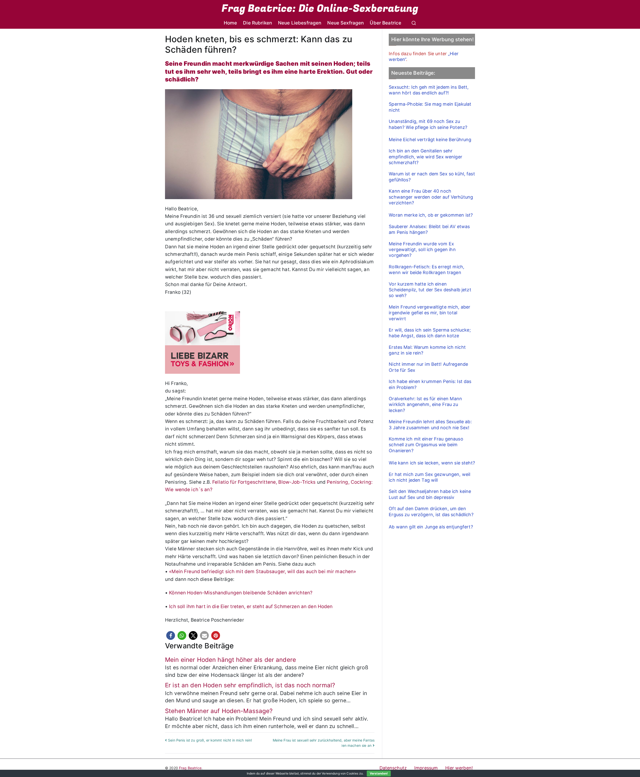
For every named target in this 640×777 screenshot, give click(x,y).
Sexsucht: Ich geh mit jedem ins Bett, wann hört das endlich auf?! (428, 89)
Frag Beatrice (190, 768)
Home (230, 23)
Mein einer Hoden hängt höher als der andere (230, 659)
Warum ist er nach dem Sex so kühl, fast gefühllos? (432, 176)
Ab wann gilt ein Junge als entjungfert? (431, 526)
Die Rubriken (257, 23)
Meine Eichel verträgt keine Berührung (430, 139)
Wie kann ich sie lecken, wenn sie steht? (432, 462)
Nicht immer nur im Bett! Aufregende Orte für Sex (428, 367)
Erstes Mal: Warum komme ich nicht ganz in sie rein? (427, 350)
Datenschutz (393, 768)
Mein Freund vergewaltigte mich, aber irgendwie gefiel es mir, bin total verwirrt (429, 312)
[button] (170, 635)
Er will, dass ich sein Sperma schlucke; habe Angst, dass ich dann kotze (429, 332)
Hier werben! (459, 768)
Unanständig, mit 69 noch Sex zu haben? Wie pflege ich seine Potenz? (428, 124)
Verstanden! (379, 773)
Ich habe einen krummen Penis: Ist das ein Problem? (430, 384)
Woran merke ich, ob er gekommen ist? (431, 215)
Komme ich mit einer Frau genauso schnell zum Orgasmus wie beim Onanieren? (426, 444)
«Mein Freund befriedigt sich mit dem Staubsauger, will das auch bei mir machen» (262, 571)
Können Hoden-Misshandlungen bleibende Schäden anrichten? (240, 593)
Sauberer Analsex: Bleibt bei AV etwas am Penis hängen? (429, 229)
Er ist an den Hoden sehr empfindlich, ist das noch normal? (250, 685)
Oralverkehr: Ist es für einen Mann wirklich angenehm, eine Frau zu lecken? (425, 404)
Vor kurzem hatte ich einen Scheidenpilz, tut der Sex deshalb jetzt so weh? (430, 289)
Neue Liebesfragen (299, 23)
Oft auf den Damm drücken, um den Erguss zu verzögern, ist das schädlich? (431, 511)
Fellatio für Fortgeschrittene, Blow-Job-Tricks (264, 482)
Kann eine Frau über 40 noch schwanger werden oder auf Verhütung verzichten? (431, 196)
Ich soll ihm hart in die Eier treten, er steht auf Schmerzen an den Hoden (250, 606)
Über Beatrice (385, 23)
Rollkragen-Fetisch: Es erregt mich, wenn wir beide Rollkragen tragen (426, 269)
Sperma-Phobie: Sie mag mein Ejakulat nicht (430, 106)
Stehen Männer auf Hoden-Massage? (218, 711)
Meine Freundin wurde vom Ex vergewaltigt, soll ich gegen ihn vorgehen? (422, 249)
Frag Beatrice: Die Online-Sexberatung (320, 8)
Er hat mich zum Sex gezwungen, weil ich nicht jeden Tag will (429, 477)
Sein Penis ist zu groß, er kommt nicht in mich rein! (210, 740)
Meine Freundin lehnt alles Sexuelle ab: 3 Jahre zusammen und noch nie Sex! (430, 424)
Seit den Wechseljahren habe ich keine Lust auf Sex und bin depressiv (430, 494)
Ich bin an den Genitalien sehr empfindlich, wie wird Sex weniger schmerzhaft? (425, 156)
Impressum (426, 768)
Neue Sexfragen (345, 23)
